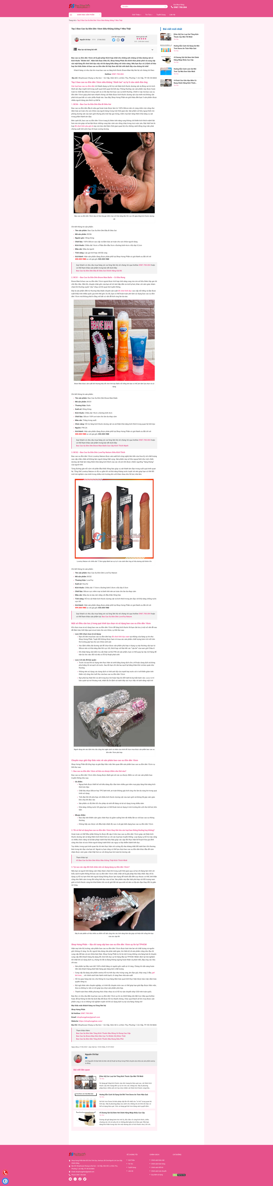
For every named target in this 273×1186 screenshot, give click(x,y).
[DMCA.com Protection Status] (188, 1175)
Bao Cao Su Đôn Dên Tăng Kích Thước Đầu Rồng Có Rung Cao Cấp (103, 1033)
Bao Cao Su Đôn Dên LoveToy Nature (117, 617)
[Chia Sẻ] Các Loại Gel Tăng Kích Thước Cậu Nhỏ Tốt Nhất (121, 1076)
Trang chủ (72, 20)
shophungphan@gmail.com (88, 1017)
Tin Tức (148, 15)
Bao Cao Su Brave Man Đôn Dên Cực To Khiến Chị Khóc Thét (101, 1036)
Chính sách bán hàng (158, 1164)
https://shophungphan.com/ (90, 1021)
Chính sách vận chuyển (158, 1171)
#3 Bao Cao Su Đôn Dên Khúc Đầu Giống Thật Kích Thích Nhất (101, 860)
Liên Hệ (172, 15)
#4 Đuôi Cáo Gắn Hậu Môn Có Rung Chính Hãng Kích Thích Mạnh (185, 83)
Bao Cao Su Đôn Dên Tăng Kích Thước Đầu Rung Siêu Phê (99, 1039)
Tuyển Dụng (161, 15)
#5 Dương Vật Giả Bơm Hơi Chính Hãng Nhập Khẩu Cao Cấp (122, 1113)
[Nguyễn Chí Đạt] (77, 39)
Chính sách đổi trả (157, 1167)
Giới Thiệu (136, 15)
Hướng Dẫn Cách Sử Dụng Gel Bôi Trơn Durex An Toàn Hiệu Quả (123, 1095)
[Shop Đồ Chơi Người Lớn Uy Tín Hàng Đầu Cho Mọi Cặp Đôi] (85, 6)
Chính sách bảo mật (157, 1160)
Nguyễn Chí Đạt (85, 39)
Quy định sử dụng (157, 1175)
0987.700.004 (180, 7)
